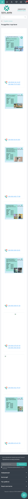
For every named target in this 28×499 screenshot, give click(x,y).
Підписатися (22, 464)
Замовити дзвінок (21, 10)
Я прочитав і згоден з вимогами (13, 467)
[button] (11, 2)
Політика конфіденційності (14, 467)
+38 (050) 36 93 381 (14, 140)
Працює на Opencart (9, 491)
